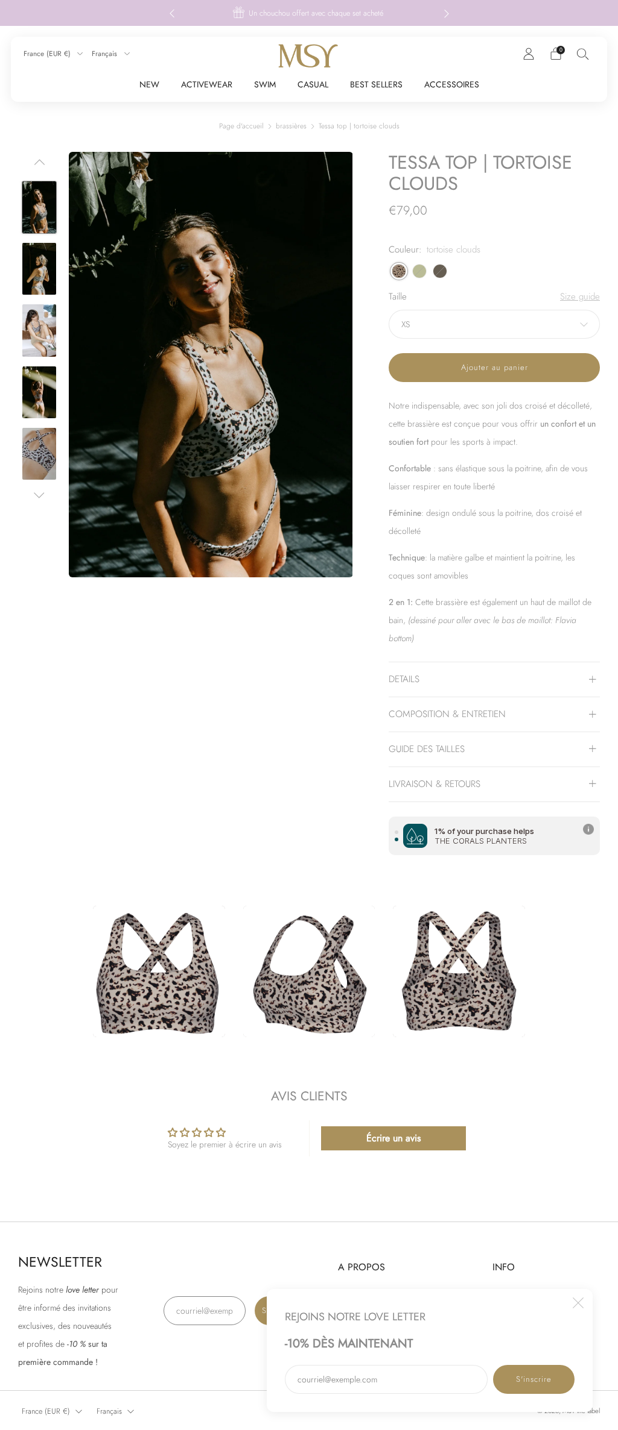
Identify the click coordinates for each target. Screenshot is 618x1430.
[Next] (446, 13)
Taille (398, 297)
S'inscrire (534, 1379)
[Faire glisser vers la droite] (39, 495)
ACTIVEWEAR (206, 84)
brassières (291, 126)
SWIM (265, 84)
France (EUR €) (48, 53)
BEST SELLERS (376, 84)
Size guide (580, 297)
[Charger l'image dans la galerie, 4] (39, 330)
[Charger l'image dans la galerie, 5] (39, 392)
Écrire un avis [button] (393, 1138)
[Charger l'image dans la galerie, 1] (39, 207)
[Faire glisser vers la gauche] (39, 166)
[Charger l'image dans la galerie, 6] (39, 453)
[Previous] (172, 13)
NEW (149, 84)
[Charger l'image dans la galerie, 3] (39, 268)
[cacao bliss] (440, 271)
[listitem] (309, 13)
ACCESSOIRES (451, 84)
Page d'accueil (241, 126)
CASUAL (313, 84)
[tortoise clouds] (399, 271)
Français (105, 53)
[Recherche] (583, 54)
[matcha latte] (419, 271)
